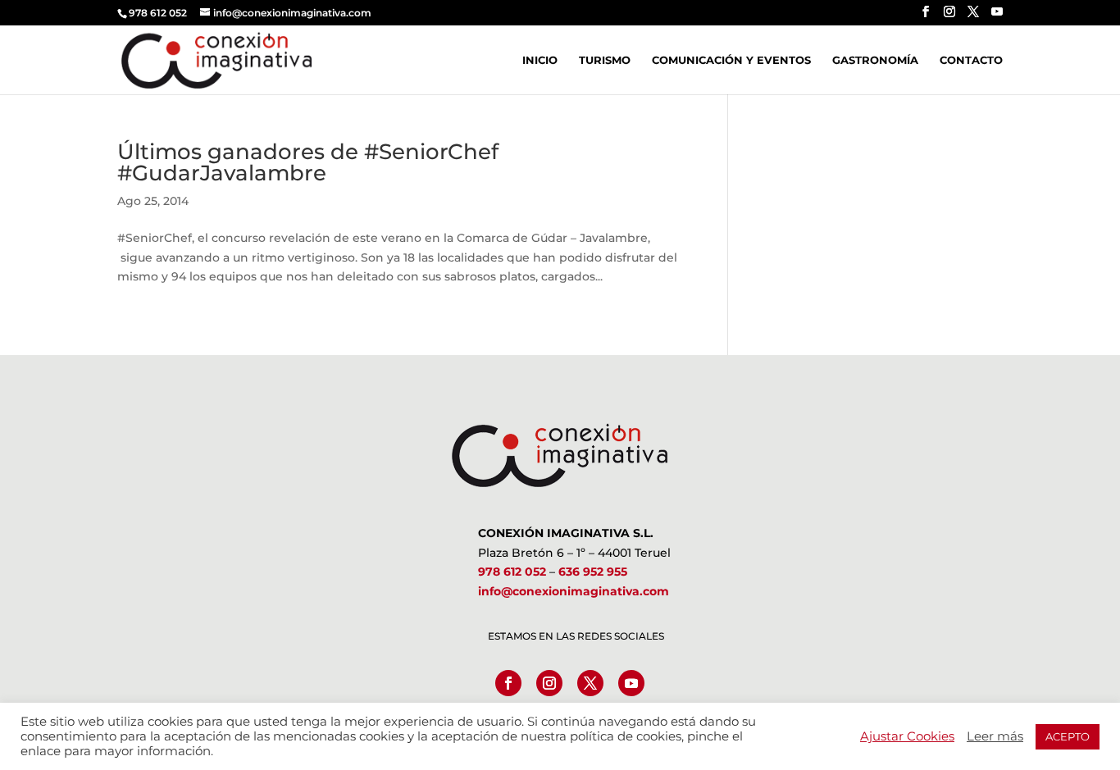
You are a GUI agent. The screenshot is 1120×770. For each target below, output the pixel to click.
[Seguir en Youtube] (631, 683)
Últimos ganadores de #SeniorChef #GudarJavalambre (308, 162)
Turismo (605, 60)
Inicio (540, 60)
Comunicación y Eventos (731, 60)
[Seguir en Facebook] (508, 683)
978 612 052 (512, 571)
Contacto (971, 60)
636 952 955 (592, 571)
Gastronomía (875, 60)
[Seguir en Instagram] (549, 683)
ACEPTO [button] (1067, 736)
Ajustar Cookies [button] (907, 736)
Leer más (995, 736)
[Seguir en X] (590, 683)
